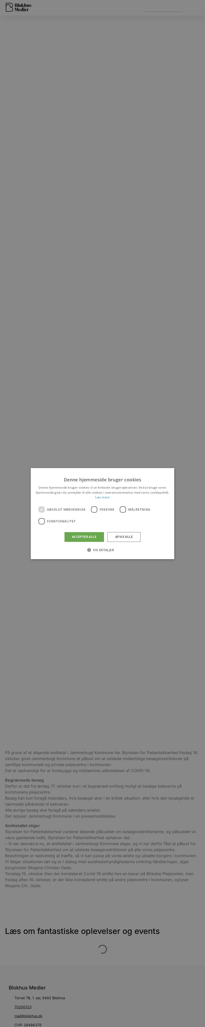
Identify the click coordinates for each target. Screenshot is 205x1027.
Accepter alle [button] (84, 537)
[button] (102, 550)
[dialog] (102, 513)
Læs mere (102, 497)
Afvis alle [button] (124, 537)
